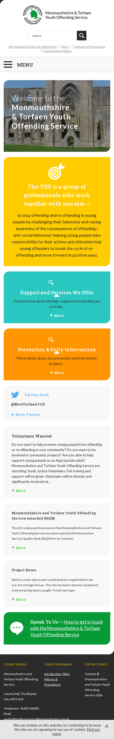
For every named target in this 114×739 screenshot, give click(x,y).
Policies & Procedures (89, 47)
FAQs (65, 47)
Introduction (53, 674)
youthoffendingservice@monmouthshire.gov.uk (36, 719)
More (59, 315)
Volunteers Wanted (32, 436)
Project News (24, 570)
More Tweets (27, 414)
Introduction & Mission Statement (33, 47)
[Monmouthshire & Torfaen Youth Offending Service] (57, 15)
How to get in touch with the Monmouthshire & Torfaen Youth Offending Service (66, 628)
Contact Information (57, 51)
